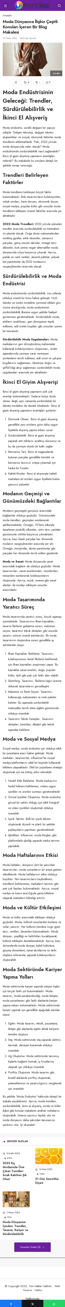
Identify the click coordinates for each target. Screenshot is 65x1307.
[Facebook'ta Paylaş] (11, 1303)
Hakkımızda (32, 1298)
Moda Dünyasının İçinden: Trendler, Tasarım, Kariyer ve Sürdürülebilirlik (15, 1228)
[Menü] (5, 5)
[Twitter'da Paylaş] (32, 1303)
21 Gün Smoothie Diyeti (47, 1181)
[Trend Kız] (32, 5)
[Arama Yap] (59, 5)
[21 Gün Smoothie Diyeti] (48, 1156)
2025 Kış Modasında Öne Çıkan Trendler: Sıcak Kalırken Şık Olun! (15, 1171)
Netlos (38, 1290)
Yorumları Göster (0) (30, 1247)
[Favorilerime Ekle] (16, 82)
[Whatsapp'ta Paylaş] (54, 1303)
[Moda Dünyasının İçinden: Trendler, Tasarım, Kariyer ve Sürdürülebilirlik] (16, 1199)
